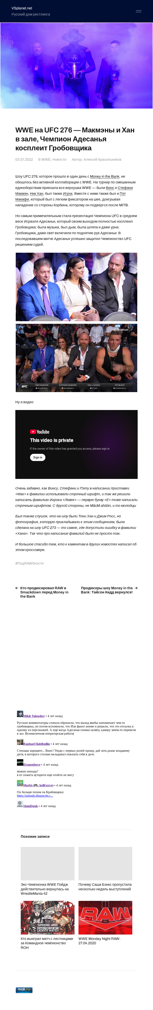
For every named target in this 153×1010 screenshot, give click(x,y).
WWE (46, 159)
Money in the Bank (104, 176)
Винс (110, 188)
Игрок (68, 194)
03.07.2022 (24, 159)
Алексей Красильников (102, 159)
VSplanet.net (22, 8)
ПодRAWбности (30, 563)
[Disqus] (76, 652)
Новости (59, 159)
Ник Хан (36, 194)
